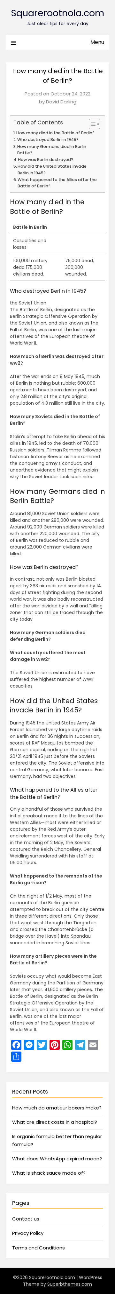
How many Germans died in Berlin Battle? (51, 150)
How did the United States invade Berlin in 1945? (52, 169)
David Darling (61, 101)
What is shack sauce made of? (49, 1173)
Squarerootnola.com (57, 13)
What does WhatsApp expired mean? (57, 1158)
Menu (97, 42)
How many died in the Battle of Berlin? (55, 133)
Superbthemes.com (69, 1284)
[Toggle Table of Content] (91, 124)
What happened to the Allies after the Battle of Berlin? (57, 183)
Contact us (25, 1218)
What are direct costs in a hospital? (54, 1122)
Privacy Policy (27, 1233)
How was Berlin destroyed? (45, 159)
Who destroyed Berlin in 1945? (48, 139)
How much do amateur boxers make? (57, 1107)
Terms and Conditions (38, 1247)
